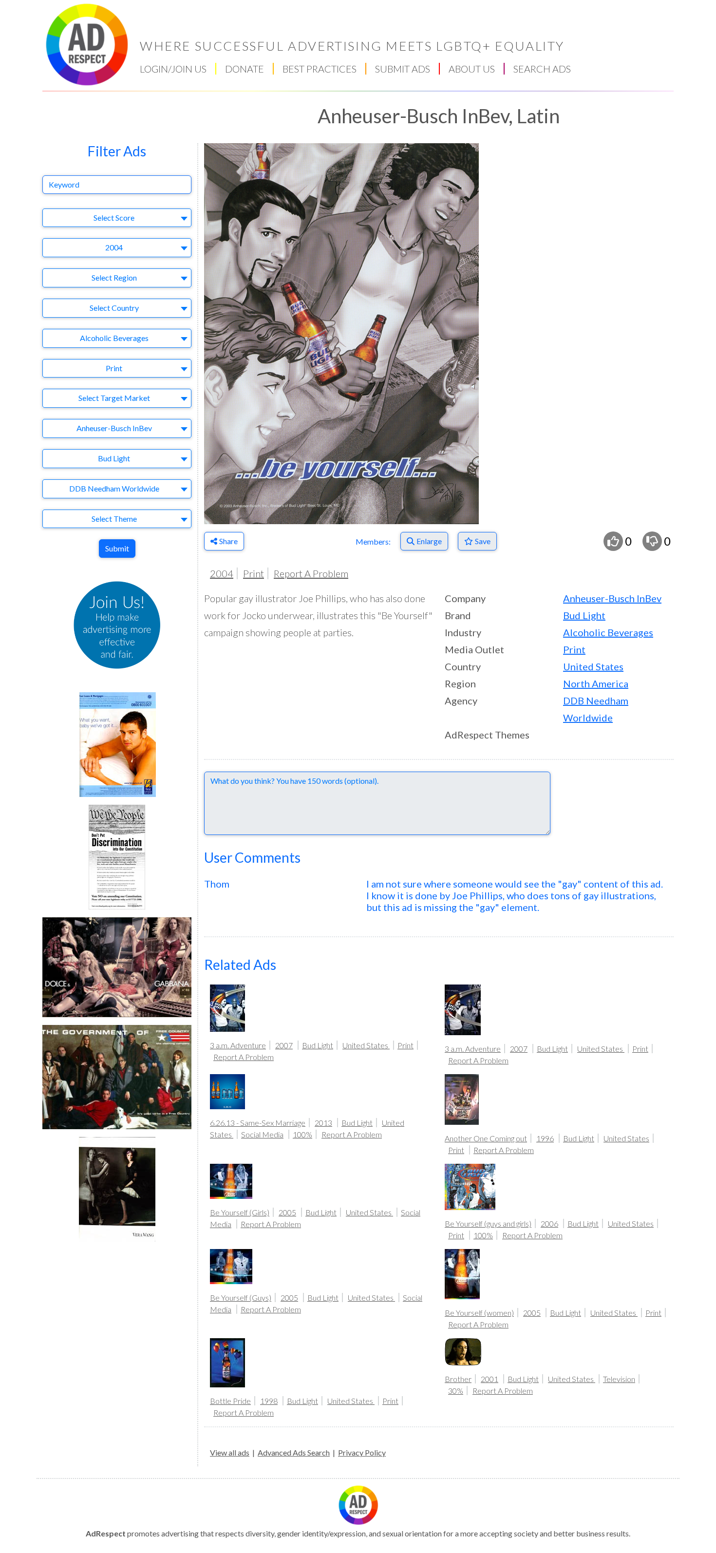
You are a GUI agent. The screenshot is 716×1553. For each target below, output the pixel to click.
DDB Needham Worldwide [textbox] (114, 488)
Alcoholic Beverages (608, 632)
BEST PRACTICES (320, 69)
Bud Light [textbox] (114, 458)
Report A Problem (311, 573)
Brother (458, 1378)
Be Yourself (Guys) (240, 1297)
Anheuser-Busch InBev (612, 598)
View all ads (229, 1452)
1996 (545, 1138)
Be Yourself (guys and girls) (488, 1223)
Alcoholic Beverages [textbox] (114, 337)
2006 (549, 1223)
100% (302, 1134)
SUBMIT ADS (402, 69)
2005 (287, 1212)
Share (228, 541)
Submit (117, 548)
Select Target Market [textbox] (114, 397)
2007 (284, 1045)
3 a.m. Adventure (238, 1045)
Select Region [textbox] (114, 277)
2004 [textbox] (114, 247)
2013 (323, 1122)
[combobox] (116, 217)
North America (595, 683)
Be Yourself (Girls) (239, 1212)
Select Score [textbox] (114, 217)
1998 (269, 1400)
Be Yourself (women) (479, 1312)
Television (619, 1378)
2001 (489, 1378)
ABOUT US (472, 69)
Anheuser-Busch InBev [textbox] (114, 428)
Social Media (262, 1134)
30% (455, 1390)
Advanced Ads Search (294, 1452)
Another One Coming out (486, 1138)
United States (593, 666)
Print (253, 573)
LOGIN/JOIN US (173, 69)
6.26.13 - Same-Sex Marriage (257, 1122)
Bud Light (584, 615)
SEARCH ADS (542, 69)
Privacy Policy (362, 1452)
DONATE (244, 69)
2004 (221, 573)
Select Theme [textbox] (114, 518)
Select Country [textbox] (114, 307)
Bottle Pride (230, 1400)
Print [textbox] (114, 368)
